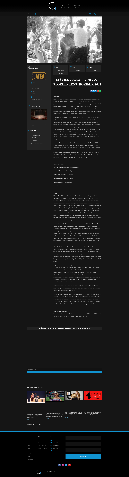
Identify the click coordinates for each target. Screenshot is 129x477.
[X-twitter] (66, 465)
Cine (45, 13)
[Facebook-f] (59, 465)
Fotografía (34, 140)
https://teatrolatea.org (37, 99)
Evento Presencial (36, 137)
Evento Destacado (36, 135)
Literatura (58, 13)
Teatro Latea (41, 146)
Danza (53, 13)
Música (48, 13)
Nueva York (33, 146)
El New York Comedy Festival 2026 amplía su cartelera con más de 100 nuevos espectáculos (92, 413)
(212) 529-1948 (35, 88)
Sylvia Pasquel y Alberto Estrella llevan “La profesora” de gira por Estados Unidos (34, 416)
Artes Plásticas (65, 13)
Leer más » (28, 419)
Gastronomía (76, 13)
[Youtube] (69, 465)
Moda (71, 13)
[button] (91, 91)
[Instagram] (63, 465)
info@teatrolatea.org (37, 93)
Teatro (40, 13)
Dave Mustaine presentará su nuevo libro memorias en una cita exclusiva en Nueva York (73, 413)
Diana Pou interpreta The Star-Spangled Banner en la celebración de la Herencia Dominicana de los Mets (54, 415)
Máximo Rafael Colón (39, 143)
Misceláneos (83, 13)
